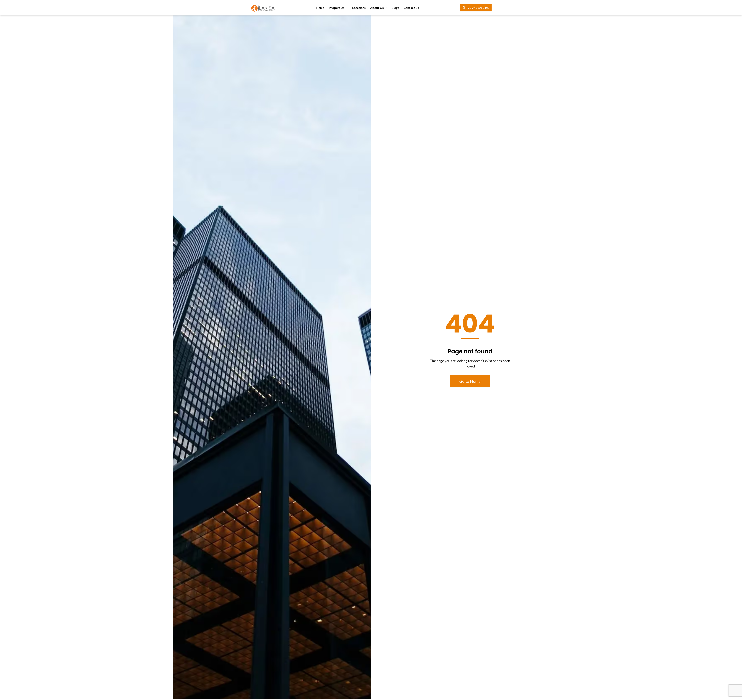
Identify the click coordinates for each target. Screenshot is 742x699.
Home (320, 7)
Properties (337, 7)
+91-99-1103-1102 (477, 7)
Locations (359, 7)
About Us (377, 7)
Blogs (395, 7)
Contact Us (411, 7)
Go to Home (470, 381)
